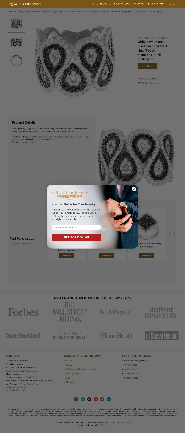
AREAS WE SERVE (122, 4)
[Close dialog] (134, 189)
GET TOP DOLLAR (76, 237)
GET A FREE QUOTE (101, 4)
